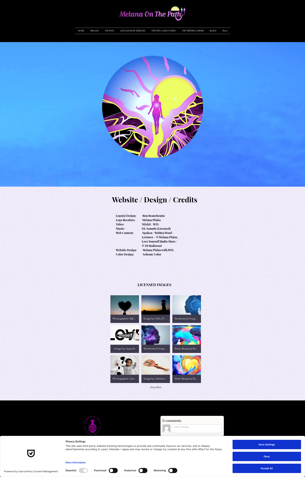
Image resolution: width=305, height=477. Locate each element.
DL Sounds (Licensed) (156, 228)
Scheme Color (151, 254)
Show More (155, 387)
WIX (171, 250)
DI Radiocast (153, 246)
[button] (109, 31)
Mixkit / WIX (150, 224)
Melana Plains (151, 220)
